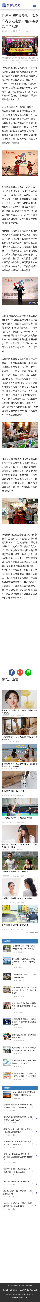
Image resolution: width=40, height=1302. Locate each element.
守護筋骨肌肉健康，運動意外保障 (15, 871)
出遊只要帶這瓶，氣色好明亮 (13, 791)
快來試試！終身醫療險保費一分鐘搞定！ (18, 898)
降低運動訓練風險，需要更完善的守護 (17, 818)
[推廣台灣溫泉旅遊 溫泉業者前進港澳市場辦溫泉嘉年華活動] (11, 672)
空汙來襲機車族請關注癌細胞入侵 (15, 925)
